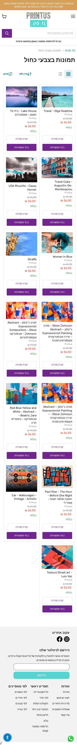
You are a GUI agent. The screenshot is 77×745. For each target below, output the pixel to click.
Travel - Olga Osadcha (58, 111)
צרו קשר (65, 715)
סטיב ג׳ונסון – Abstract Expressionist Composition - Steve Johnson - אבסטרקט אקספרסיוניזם (21, 330)
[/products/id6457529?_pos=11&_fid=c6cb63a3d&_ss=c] (57, 476)
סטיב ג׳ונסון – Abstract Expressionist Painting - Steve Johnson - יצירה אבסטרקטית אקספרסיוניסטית (57, 414)
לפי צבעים (21, 703)
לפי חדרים (21, 697)
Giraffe (32, 259)
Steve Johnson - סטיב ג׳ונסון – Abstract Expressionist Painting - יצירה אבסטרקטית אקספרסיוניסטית (57, 333)
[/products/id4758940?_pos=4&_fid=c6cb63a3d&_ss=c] (21, 169)
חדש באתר (42, 715)
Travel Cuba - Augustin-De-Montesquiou (63, 185)
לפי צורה (22, 709)
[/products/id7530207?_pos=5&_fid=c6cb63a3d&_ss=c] (57, 242)
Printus (68, 114)
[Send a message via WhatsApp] (70, 738)
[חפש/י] (7, 33)
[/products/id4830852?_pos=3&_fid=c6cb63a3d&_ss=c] (57, 167)
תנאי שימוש (63, 697)
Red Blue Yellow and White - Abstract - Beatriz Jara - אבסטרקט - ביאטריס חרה (23, 415)
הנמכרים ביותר (40, 709)
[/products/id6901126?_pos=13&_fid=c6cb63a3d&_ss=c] (57, 557)
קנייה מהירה (57, 138)
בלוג (46, 720)
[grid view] (68, 74)
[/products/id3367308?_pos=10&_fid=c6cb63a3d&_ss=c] (21, 393)
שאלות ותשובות (61, 709)
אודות (66, 692)
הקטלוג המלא (40, 703)
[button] (7, 737)
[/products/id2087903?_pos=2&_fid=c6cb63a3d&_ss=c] (21, 96)
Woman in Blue (62, 256)
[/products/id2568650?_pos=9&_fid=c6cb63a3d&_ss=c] (57, 393)
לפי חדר (43, 697)
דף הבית (70, 50)
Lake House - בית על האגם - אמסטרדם (23, 112)
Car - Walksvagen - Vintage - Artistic (24, 497)
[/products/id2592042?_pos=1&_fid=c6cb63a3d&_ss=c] (57, 96)
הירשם (41, 675)
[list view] (60, 74)
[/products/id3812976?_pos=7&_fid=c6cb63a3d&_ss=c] (57, 312)
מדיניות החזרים (61, 703)
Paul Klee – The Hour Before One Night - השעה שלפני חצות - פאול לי (58, 497)
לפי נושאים (21, 692)
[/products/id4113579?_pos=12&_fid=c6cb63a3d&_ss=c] (21, 478)
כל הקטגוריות (41, 692)
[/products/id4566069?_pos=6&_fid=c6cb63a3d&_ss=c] (21, 244)
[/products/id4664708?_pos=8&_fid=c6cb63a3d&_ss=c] (21, 310)
